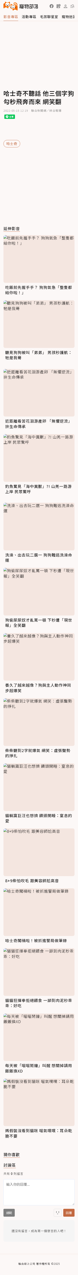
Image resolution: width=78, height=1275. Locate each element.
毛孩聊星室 (49, 16)
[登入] (65, 6)
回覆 (69, 1213)
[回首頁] (20, 6)
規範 (9, 1213)
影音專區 (10, 16)
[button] (51, 6)
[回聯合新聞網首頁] (10, 6)
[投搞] (58, 6)
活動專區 (29, 16)
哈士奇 (11, 143)
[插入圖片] (58, 1213)
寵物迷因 (69, 16)
